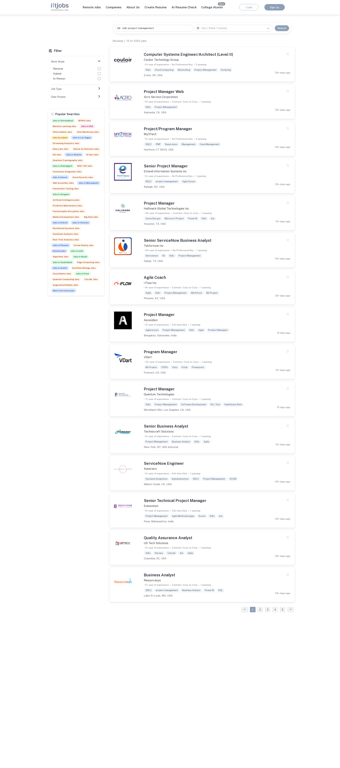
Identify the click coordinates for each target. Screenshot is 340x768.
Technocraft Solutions (159, 431)
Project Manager (159, 203)
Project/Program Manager (168, 128)
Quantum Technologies (159, 394)
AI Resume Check (184, 7)
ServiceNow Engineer (164, 463)
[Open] (268, 28)
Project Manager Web (164, 91)
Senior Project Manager (166, 166)
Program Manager (160, 351)
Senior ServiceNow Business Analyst (177, 240)
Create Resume (155, 7)
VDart (148, 357)
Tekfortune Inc (154, 245)
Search (282, 28)
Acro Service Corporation (161, 97)
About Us (133, 7)
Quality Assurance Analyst (168, 537)
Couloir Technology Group (161, 59)
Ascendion (150, 320)
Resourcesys (152, 580)
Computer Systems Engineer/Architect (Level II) (188, 54)
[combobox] (154, 28)
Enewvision (151, 506)
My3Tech (150, 134)
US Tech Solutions (156, 543)
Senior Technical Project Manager (175, 500)
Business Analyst (159, 575)
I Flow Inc (150, 283)
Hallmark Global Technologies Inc (166, 208)
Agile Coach (155, 277)
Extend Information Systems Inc (165, 171)
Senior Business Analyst (166, 426)
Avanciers (150, 468)
